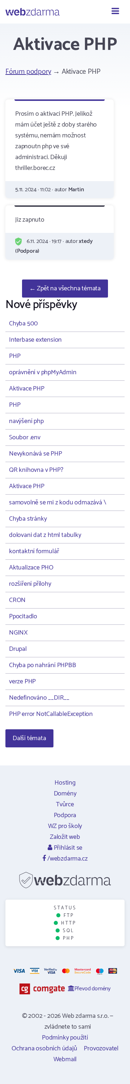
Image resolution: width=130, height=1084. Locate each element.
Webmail (65, 1059)
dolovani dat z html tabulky (45, 535)
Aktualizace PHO (31, 567)
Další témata (29, 738)
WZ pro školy (65, 826)
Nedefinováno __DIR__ (39, 697)
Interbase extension (35, 339)
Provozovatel (101, 1048)
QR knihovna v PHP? (36, 470)
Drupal (18, 649)
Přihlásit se (67, 847)
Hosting (65, 782)
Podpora (65, 815)
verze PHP (22, 681)
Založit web (65, 837)
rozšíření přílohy (30, 584)
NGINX (18, 632)
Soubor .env (24, 437)
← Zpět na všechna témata (65, 288)
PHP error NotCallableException (51, 714)
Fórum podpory (28, 72)
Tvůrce (65, 804)
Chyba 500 (23, 323)
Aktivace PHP (26, 388)
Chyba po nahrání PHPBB (42, 665)
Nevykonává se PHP (35, 453)
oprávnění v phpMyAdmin (43, 372)
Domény (65, 793)
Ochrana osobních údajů (44, 1048)
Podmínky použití (65, 1037)
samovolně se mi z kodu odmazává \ (57, 502)
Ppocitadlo (23, 616)
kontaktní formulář (34, 551)
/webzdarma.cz (66, 858)
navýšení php (26, 421)
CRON (17, 600)
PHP (14, 356)
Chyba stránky (28, 518)
